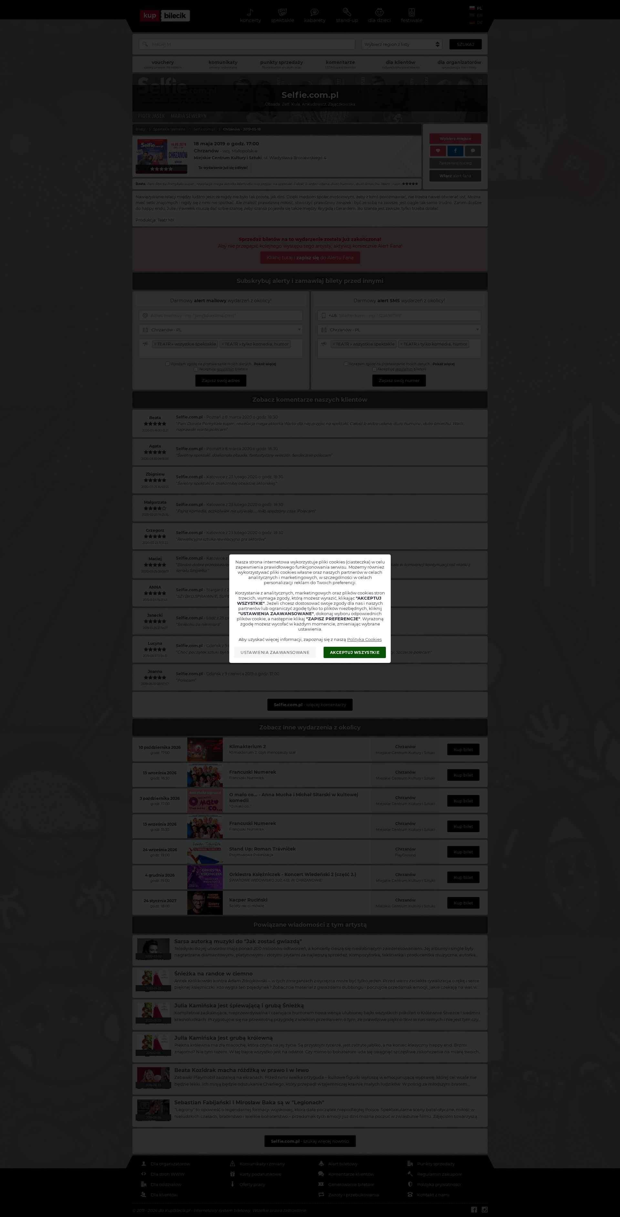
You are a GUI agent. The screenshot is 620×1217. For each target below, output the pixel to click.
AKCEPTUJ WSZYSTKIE (355, 652)
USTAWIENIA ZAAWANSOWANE (275, 652)
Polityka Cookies (364, 639)
